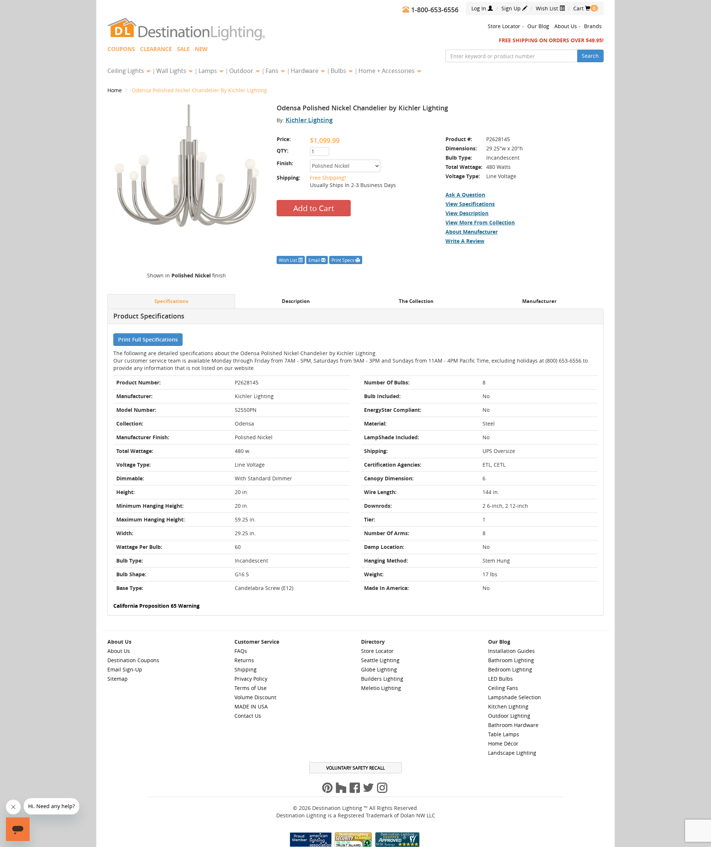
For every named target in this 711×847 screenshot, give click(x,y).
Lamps (208, 71)
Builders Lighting (382, 678)
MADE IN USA (251, 706)
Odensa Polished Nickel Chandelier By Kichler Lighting (199, 90)
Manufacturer (539, 301)
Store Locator (504, 26)
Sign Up (511, 8)
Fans (273, 71)
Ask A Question (465, 194)
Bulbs (339, 71)
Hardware (305, 71)
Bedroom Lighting (510, 669)
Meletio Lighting (381, 687)
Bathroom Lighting (511, 660)
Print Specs (343, 260)
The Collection (416, 301)
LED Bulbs (500, 678)
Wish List (548, 8)
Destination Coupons (133, 660)
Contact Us (247, 715)
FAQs (240, 650)
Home (115, 90)
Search (590, 55)
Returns (244, 660)
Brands (593, 26)
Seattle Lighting (380, 660)
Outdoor (242, 71)
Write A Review (464, 240)
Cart (581, 8)
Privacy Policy (250, 678)
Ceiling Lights (126, 71)
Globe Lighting (379, 669)
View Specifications (470, 203)
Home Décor (503, 743)
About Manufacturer (471, 231)
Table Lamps (503, 734)
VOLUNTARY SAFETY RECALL (355, 768)
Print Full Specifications (148, 339)
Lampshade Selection (514, 697)
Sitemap (117, 678)
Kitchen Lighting (508, 706)
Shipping (245, 669)
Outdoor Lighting (509, 715)
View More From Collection (480, 222)
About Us (565, 26)
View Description (466, 213)
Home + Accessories (387, 71)
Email (314, 260)
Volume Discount (255, 697)
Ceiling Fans (503, 687)
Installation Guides (511, 650)
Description (296, 301)
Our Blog (538, 26)
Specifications (171, 301)
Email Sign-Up (124, 669)
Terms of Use (250, 687)
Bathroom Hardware (513, 724)
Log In (479, 8)
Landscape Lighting (512, 752)
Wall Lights (172, 71)
